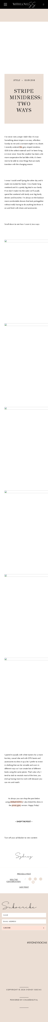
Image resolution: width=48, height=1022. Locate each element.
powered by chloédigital (24, 1000)
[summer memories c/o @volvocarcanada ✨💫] (24, 979)
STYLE (17, 80)
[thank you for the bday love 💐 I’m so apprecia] (24, 952)
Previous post (24, 874)
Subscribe (6, 928)
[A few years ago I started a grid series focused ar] (24, 973)
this (20, 147)
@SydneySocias (37, 942)
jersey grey (16, 805)
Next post (24, 887)
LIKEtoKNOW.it (16, 802)
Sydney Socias (34, 990)
